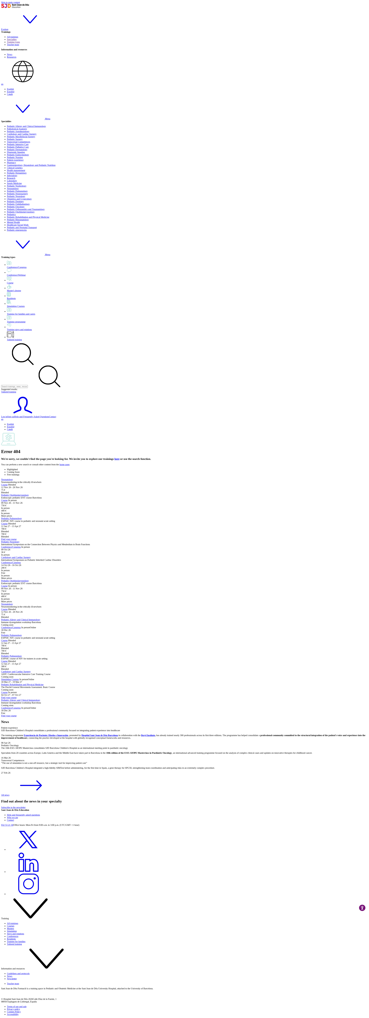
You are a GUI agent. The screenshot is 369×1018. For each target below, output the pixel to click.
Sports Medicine (14, 183)
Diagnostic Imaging (16, 152)
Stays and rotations (15, 933)
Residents (11, 939)
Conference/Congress (11, 547)
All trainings (12, 37)
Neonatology (13, 188)
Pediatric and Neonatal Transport (22, 227)
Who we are (12, 817)
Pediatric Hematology (17, 173)
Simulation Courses (10, 679)
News (9, 54)
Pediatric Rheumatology (18, 219)
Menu (47, 119)
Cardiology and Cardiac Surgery (21, 134)
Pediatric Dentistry (15, 201)
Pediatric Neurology (16, 196)
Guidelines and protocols (18, 973)
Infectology (12, 175)
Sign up (10, 416)
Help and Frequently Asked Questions (31, 416)
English (10, 89)
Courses (10, 926)
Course (4, 484)
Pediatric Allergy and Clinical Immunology (26, 126)
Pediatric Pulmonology (17, 191)
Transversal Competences (18, 142)
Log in (4, 416)
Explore (4, 29)
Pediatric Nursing (15, 157)
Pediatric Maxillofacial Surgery (21, 136)
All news (5, 795)
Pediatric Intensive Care (18, 144)
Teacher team (13, 44)
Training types (13, 42)
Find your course (9, 539)
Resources (11, 57)
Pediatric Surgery (15, 139)
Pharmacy (11, 162)
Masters (10, 928)
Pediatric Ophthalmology (18, 204)
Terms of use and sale (17, 1006)
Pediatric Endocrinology (18, 155)
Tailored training (14, 339)
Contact (52, 416)
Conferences (12, 936)
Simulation (12, 931)
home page (64, 464)
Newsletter (12, 978)
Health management (16, 170)
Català (10, 94)
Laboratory (12, 181)
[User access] (22, 414)
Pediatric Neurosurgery (17, 193)
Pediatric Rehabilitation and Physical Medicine (28, 217)
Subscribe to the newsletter (13, 807)
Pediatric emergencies (17, 230)
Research (11, 178)
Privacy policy (13, 1009)
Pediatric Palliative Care (18, 147)
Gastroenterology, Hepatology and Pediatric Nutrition (31, 165)
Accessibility (13, 1014)
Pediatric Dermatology (17, 149)
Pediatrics (11, 214)
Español (10, 91)
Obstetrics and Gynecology (19, 199)
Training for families (16, 941)
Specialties (12, 39)
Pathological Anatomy (17, 129)
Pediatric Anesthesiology (18, 131)
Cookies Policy (14, 1012)
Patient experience (15, 160)
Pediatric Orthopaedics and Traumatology (26, 209)
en (2, 84)
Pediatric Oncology (16, 206)
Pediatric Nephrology (16, 186)
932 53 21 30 (7, 825)
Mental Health (13, 222)
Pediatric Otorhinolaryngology (21, 212)
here (116, 458)
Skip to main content (10, 2)
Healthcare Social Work (18, 225)
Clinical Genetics (14, 168)
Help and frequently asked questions (23, 815)
